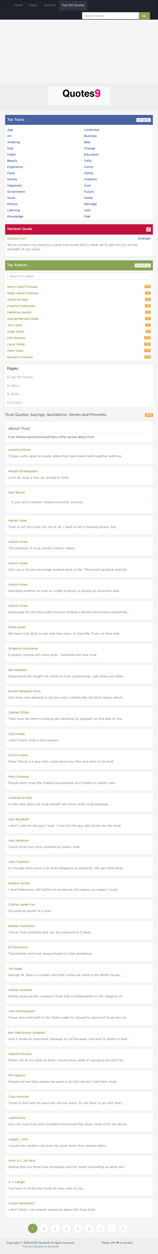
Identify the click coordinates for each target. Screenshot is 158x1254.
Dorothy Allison (19, 450)
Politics (12, 204)
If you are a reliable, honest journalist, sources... (48, 502)
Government (16, 191)
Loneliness (91, 130)
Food (11, 173)
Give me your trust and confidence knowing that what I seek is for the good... (68, 1124)
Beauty (12, 160)
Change (89, 148)
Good (11, 198)
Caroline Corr (16, 238)
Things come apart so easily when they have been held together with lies (64, 456)
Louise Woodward (21, 1203)
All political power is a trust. (30, 911)
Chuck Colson (18, 755)
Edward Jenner (19, 883)
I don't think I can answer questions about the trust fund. (52, 1209)
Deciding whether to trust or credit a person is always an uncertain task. (64, 591)
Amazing (13, 142)
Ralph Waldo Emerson (78, 293)
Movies (12, 179)
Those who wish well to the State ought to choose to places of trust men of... (68, 1017)
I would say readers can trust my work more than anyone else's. (57, 1145)
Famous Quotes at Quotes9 (40, 1246)
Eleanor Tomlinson (21, 926)
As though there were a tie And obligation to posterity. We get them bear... (66, 868)
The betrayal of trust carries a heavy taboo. (42, 548)
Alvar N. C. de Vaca (21, 1160)
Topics (33, 5)
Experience (15, 167)
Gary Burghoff (18, 819)
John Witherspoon (21, 1011)
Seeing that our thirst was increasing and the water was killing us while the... (67, 1167)
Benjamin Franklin (78, 357)
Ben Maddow (17, 670)
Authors (50, 5)
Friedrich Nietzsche (78, 306)
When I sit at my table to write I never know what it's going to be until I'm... (66, 1060)
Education (91, 154)
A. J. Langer (16, 1182)
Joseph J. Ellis (18, 1139)
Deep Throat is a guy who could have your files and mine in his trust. (61, 761)
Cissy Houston (18, 1096)
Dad (10, 148)
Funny (88, 167)
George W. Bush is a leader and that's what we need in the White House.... (65, 975)
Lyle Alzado (16, 734)
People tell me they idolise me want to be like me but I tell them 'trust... (63, 1081)
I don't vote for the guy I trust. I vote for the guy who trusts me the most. (65, 825)
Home (18, 5)
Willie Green (17, 627)
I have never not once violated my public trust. (44, 847)
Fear (87, 216)
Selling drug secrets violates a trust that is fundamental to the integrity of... (66, 996)
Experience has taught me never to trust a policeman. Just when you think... (67, 676)
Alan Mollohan (18, 840)
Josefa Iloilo (16, 1118)
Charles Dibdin (18, 712)
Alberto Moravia (19, 1054)
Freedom (90, 179)
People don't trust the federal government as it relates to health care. (62, 783)
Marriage (90, 204)
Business (90, 136)
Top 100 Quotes (73, 5)
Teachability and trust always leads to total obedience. (50, 953)
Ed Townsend (17, 947)
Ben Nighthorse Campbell (26, 1032)
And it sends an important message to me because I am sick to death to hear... (69, 1039)
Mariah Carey (17, 520)
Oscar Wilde (78, 344)
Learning (13, 210)
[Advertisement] (79, 50)
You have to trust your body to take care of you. (46, 1188)
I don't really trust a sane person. (33, 740)
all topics (143, 120)
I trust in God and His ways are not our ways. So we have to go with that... (65, 1103)
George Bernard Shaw (78, 318)
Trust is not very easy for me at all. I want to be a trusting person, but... (63, 527)
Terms (14, 394)
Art (9, 136)
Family (89, 173)
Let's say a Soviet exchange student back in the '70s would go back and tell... (68, 569)
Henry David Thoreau (78, 286)
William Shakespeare (23, 471)
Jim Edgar (15, 968)
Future (89, 191)
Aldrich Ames (18, 542)
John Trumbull (18, 862)
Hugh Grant (78, 331)
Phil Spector (17, 1075)
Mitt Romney (78, 338)
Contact (16, 402)
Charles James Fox (21, 904)
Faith (88, 160)
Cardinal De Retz (20, 798)
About (15, 385)
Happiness (14, 185)
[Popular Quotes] (79, 96)
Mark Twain (78, 350)
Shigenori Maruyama (23, 648)
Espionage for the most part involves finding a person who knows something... (68, 612)
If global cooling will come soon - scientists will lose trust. (52, 655)
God (87, 210)
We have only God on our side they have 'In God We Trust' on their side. (64, 633)
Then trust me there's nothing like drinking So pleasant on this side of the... (66, 718)
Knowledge (15, 216)
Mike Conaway (18, 776)
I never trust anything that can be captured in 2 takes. (50, 932)
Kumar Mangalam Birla (24, 691)
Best (87, 142)
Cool (87, 185)
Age (10, 130)
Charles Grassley (20, 990)
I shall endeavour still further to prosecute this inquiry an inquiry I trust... (63, 889)
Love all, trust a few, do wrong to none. (38, 477)
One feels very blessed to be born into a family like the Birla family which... (66, 697)
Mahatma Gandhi (78, 312)
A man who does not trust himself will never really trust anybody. (58, 804)
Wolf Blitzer (16, 492)
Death (11, 154)
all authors (142, 265)
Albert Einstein (78, 299)
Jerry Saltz (78, 325)
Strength (144, 238)
